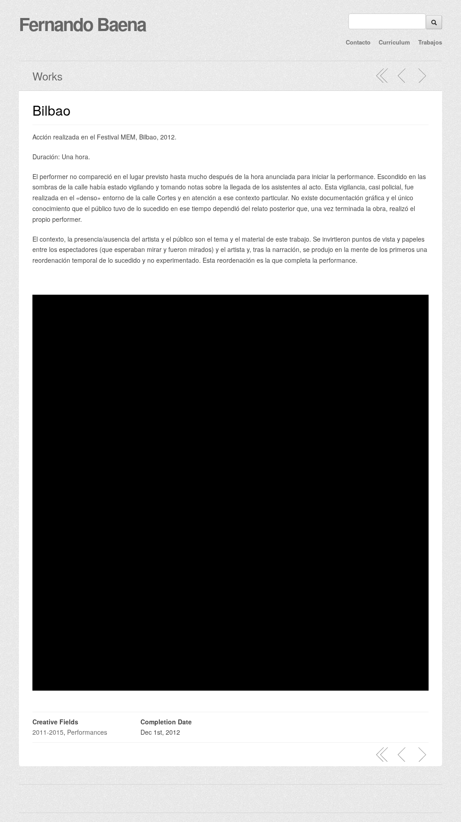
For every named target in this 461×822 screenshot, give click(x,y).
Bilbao (51, 110)
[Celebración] (402, 75)
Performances (87, 732)
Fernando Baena (82, 23)
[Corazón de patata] (422, 75)
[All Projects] (382, 75)
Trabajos (430, 42)
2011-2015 (47, 732)
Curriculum (394, 42)
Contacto (358, 42)
